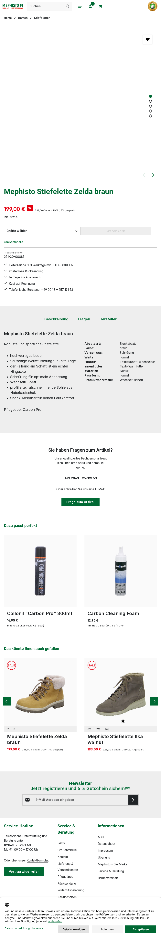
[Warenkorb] (100, 6)
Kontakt (63, 857)
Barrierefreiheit (108, 878)
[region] (80, 103)
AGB (101, 837)
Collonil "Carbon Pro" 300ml (39, 613)
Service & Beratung (111, 871)
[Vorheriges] (144, 175)
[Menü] (80, 6)
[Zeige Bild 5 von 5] (150, 115)
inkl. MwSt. (11, 217)
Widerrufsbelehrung (71, 890)
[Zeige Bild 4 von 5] (150, 110)
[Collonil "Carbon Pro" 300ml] (40, 571)
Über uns (104, 857)
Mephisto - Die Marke (112, 864)
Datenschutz (106, 844)
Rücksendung (67, 883)
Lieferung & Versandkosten (68, 867)
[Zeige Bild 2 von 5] (150, 101)
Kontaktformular (37, 860)
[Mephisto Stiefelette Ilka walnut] (120, 694)
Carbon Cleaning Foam (113, 613)
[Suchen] (67, 6)
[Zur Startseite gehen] (13, 6)
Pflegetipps (65, 877)
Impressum (105, 850)
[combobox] (45, 6)
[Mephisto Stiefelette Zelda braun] (40, 694)
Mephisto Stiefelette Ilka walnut (115, 739)
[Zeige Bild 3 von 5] (150, 106)
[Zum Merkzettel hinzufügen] (147, 39)
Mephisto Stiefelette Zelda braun (37, 739)
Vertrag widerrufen (24, 871)
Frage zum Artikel (80, 502)
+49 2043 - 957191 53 (80, 478)
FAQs (61, 843)
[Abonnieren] (133, 800)
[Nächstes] (153, 175)
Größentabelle (13, 242)
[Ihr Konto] (90, 6)
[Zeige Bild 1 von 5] (150, 96)
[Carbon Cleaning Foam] (120, 571)
